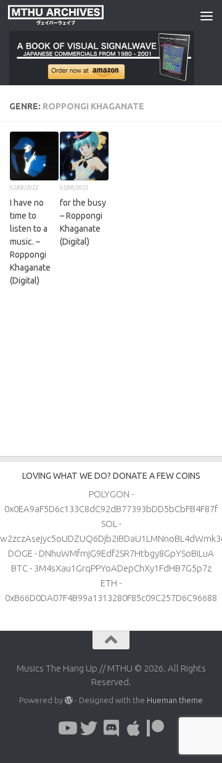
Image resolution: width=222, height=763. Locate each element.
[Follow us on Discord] (111, 728)
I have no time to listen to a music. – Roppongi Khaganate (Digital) (30, 241)
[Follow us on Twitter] (88, 728)
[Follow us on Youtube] (66, 728)
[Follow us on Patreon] (155, 728)
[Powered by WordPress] (69, 700)
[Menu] (206, 15)
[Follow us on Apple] (133, 728)
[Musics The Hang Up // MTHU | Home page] (71, 15)
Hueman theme (175, 700)
